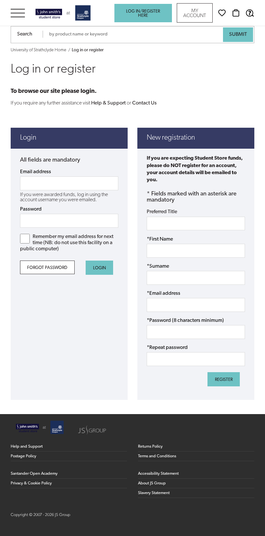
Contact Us (144, 103)
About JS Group (152, 483)
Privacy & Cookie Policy (31, 483)
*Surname (158, 266)
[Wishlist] (222, 12)
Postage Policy (23, 456)
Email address (35, 171)
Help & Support (108, 103)
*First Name (160, 239)
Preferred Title (162, 211)
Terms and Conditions (157, 456)
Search (24, 34)
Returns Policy (150, 446)
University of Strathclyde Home (38, 50)
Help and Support (27, 446)
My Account (194, 13)
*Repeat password (167, 347)
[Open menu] (18, 13)
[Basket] (235, 12)
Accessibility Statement (158, 473)
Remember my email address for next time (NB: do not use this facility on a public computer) (67, 243)
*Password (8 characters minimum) (185, 320)
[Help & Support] (249, 12)
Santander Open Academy (34, 473)
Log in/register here (143, 13)
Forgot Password (47, 268)
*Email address (163, 293)
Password (31, 209)
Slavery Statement (154, 493)
